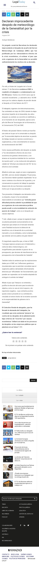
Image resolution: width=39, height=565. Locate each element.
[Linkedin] (18, 14)
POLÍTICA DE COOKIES (18, 556)
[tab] (19, 390)
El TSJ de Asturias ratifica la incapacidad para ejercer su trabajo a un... (23, 483)
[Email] (22, 14)
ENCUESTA (5, 507)
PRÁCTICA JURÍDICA (24, 507)
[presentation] (19, 390)
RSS (3, 537)
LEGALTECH (22, 510)
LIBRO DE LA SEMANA (8, 510)
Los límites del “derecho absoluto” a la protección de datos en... (23, 458)
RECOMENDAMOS (7, 540)
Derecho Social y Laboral (12, 11)
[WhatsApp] (13, 14)
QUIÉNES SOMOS (26, 554)
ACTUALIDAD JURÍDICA (25, 504)
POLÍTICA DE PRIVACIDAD (17, 558)
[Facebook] (4, 14)
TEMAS (4, 504)
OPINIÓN (21, 517)
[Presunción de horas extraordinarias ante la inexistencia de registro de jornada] (8, 449)
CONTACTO (5, 554)
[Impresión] (27, 14)
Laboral (22, 11)
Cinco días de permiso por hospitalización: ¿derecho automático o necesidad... (23, 424)
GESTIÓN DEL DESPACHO (26, 514)
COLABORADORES (7, 525)
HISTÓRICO (5, 534)
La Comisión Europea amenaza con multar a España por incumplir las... (24, 440)
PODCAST (5, 517)
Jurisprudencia (12, 358)
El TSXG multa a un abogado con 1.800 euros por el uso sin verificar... (24, 432)
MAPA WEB (5, 556)
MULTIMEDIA (5, 514)
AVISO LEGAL (15, 554)
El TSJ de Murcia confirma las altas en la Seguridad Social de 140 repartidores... (24, 416)
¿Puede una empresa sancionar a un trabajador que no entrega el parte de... (24, 475)
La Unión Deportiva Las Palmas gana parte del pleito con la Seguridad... (24, 467)
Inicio (3, 11)
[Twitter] (9, 14)
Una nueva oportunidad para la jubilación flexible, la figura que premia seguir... (24, 408)
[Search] (35, 498)
